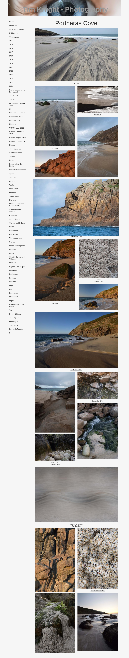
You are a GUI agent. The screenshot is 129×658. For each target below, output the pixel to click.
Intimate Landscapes (17, 170)
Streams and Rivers (17, 113)
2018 (11, 56)
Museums (13, 270)
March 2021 (76, 83)
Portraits (12, 249)
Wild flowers (14, 196)
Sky (10, 109)
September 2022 (97, 401)
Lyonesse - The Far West (17, 104)
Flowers (12, 200)
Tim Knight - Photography (65, 9)
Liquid (11, 301)
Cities (11, 253)
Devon (11, 160)
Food (11, 333)
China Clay (13, 234)
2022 (11, 71)
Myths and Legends (17, 246)
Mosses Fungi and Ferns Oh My (16, 205)
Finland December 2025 (16, 133)
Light (11, 285)
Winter (11, 185)
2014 (11, 41)
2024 (11, 79)
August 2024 (98, 282)
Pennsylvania (14, 120)
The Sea (12, 99)
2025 (11, 82)
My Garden (13, 189)
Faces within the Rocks (15, 165)
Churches (13, 215)
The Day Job (14, 318)
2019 (11, 60)
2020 (11, 63)
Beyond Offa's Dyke (17, 267)
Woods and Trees (16, 117)
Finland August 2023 (17, 137)
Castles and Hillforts (17, 223)
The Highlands (15, 149)
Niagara (12, 124)
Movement (13, 297)
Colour (12, 289)
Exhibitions (13, 33)
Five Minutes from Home (16, 305)
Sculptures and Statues (15, 211)
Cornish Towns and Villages (17, 258)
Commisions (14, 37)
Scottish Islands (15, 153)
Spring (11, 174)
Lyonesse (55, 148)
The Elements (14, 325)
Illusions (12, 282)
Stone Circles (14, 219)
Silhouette (97, 115)
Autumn (12, 181)
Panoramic (13, 293)
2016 (11, 48)
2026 (11, 86)
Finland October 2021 (18, 141)
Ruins (11, 227)
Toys (11, 310)
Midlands (13, 263)
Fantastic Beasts (16, 329)
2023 (11, 75)
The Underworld (15, 238)
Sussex (12, 156)
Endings (12, 278)
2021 (11, 67)
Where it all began (16, 29)
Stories (12, 242)
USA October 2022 (16, 128)
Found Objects (15, 314)
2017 (11, 52)
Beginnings (13, 274)
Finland (12, 145)
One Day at (13, 321)
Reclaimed (13, 230)
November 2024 (76, 236)
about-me (13, 26)
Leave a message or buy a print (17, 91)
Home (11, 22)
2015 (11, 44)
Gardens (12, 192)
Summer (12, 177)
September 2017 (76, 370)
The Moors (13, 96)
